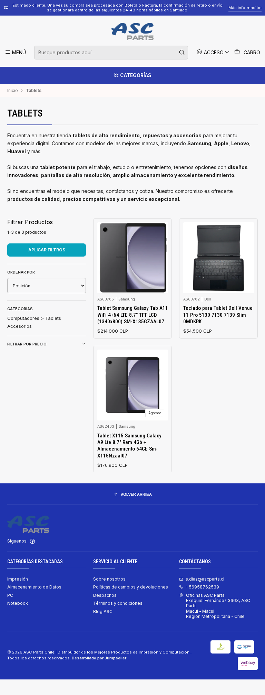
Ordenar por (21, 272)
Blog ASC (102, 611)
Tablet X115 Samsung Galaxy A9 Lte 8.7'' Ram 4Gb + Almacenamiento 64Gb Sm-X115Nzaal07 (129, 446)
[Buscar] (182, 52)
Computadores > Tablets (34, 318)
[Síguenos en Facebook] (32, 541)
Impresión (17, 579)
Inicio (12, 91)
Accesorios (19, 326)
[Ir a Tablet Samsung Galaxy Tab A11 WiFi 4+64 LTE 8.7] (132, 257)
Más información (245, 7)
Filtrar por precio (27, 344)
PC (10, 595)
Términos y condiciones (118, 603)
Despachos (105, 595)
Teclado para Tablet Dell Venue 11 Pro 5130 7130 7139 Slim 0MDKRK (218, 315)
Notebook (17, 603)
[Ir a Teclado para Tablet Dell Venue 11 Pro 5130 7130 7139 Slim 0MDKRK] (218, 257)
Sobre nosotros (109, 579)
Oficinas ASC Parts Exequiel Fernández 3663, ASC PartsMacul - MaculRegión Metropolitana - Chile (218, 606)
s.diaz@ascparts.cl (205, 579)
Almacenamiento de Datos (34, 587)
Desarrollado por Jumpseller (99, 658)
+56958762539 (202, 587)
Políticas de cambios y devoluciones (130, 587)
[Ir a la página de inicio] (132, 31)
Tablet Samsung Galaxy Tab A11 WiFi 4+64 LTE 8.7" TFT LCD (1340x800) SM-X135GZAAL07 (132, 315)
